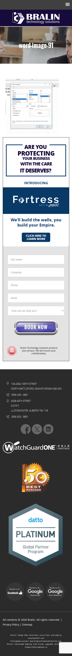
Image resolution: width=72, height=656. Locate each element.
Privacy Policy (11, 624)
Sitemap (27, 624)
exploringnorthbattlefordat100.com (46, 641)
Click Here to (36, 237)
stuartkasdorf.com (36, 638)
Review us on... (15, 589)
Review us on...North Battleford (55, 591)
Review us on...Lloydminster (35, 591)
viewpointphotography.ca (36, 647)
